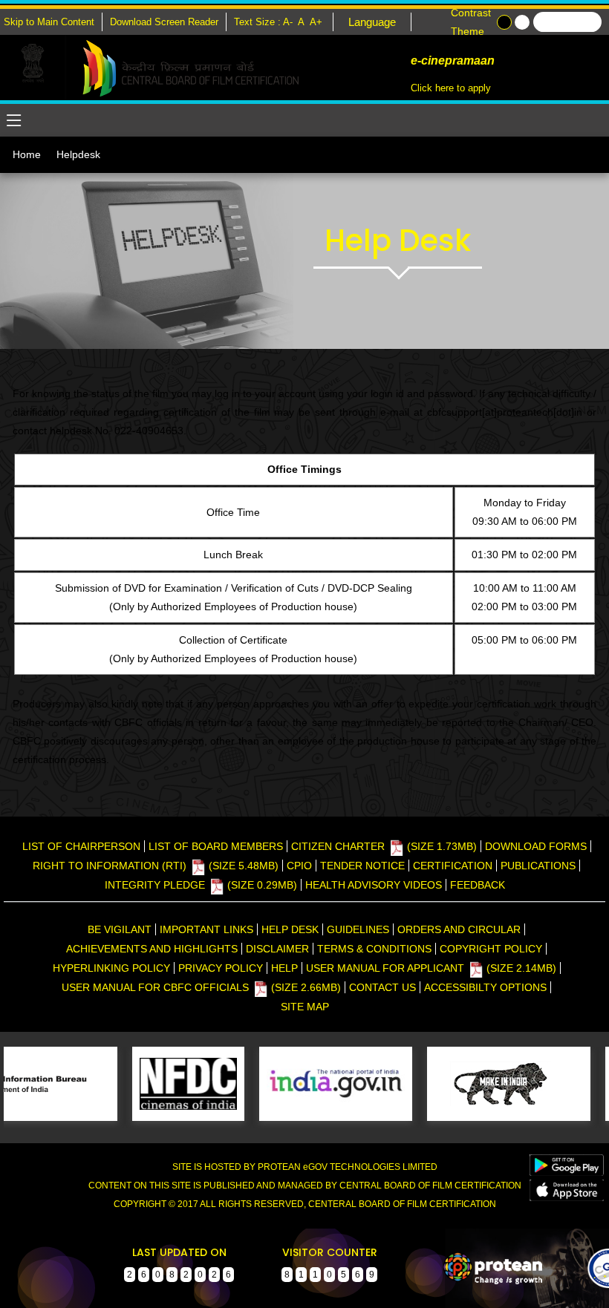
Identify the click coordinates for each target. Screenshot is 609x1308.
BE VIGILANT (120, 929)
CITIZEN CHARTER (384, 846)
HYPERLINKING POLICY (111, 968)
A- (289, 21)
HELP (284, 968)
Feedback (477, 885)
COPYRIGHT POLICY (491, 949)
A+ (317, 21)
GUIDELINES (358, 929)
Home (27, 154)
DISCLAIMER (277, 949)
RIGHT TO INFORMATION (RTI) (156, 866)
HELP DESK (290, 929)
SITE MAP (305, 1007)
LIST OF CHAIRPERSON (81, 846)
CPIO (299, 866)
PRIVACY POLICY (220, 968)
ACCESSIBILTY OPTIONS (485, 987)
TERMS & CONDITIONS (374, 949)
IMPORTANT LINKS (206, 929)
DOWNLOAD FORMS (536, 846)
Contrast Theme (471, 22)
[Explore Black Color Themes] (504, 22)
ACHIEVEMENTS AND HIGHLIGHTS (152, 949)
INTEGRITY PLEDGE (201, 885)
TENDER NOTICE (362, 866)
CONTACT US (382, 987)
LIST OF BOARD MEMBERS (216, 846)
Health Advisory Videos (373, 885)
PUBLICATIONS (538, 866)
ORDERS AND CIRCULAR (459, 929)
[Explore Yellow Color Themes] (522, 22)
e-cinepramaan (451, 60)
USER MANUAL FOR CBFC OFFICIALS (201, 987)
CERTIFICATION (452, 866)
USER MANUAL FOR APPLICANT (431, 968)
